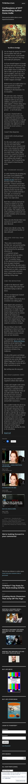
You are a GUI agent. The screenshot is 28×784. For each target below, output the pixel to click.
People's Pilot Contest (19, 520)
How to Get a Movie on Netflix (9, 509)
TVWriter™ (19, 524)
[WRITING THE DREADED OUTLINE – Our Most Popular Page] (14, 659)
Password (5, 735)
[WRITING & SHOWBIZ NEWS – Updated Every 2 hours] (14, 618)
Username (5, 729)
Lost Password (6, 746)
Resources (4, 520)
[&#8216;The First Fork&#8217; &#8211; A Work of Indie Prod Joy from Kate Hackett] (13, 457)
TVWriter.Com (8, 3)
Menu (23, 3)
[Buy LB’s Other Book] (14, 710)
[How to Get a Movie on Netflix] (13, 500)
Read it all (7, 433)
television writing (6, 523)
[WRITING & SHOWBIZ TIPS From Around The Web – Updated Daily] (14, 640)
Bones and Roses (19, 341)
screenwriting (5, 521)
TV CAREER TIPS (6, 524)
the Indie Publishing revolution (18, 523)
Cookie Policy (7, 778)
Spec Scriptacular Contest (15, 521)
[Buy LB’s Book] (14, 682)
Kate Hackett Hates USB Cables (9, 487)
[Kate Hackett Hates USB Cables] (13, 479)
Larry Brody (11, 520)
